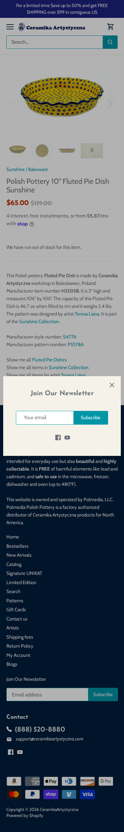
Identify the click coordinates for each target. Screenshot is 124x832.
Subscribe (90, 417)
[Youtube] (67, 437)
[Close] (112, 385)
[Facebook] (58, 437)
